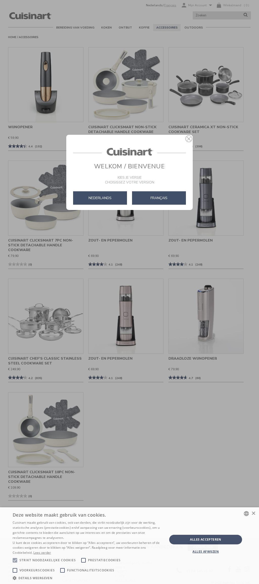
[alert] (129, 545)
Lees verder (42, 552)
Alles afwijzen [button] (205, 551)
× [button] (253, 513)
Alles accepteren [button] (205, 539)
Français (158, 198)
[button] (189, 139)
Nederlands (100, 198)
